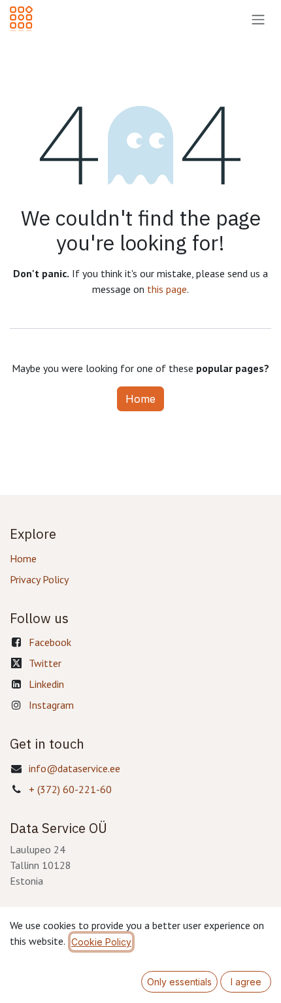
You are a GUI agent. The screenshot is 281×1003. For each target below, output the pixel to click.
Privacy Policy (39, 579)
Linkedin (46, 683)
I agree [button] (246, 981)
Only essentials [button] (179, 981)
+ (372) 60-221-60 (70, 789)
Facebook (50, 642)
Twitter (45, 663)
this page (167, 289)
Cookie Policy (101, 941)
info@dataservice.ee (74, 768)
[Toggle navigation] (258, 19)
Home (140, 398)
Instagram (51, 704)
